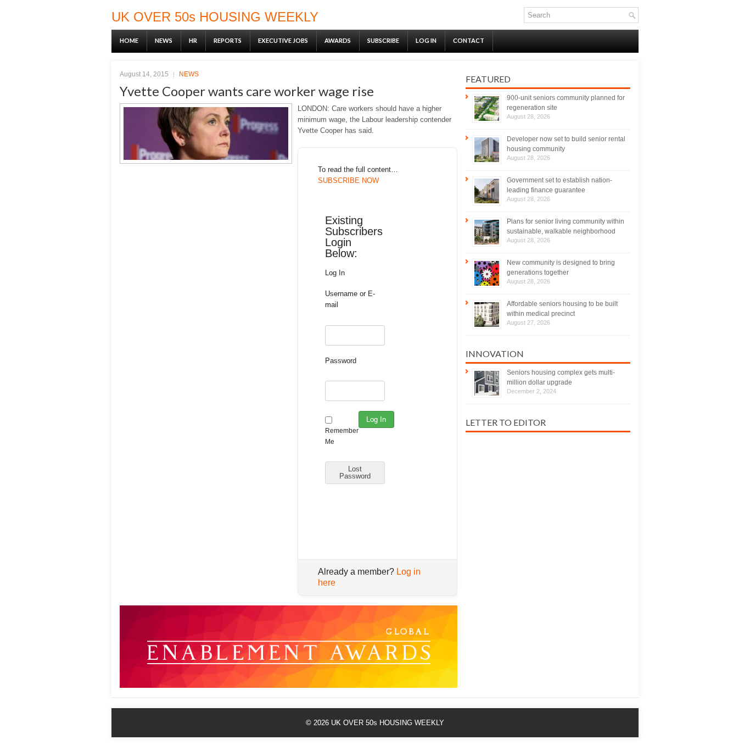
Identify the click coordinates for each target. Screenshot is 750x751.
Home (129, 40)
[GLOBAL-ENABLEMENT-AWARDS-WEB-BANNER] (288, 685)
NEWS (163, 40)
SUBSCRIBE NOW (348, 180)
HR (193, 40)
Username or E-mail (350, 299)
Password (340, 361)
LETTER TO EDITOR (506, 422)
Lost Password (355, 472)
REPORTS (228, 40)
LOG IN (426, 40)
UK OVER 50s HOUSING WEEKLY (214, 16)
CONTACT (468, 40)
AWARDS (337, 40)
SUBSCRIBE (383, 40)
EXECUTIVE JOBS (283, 40)
